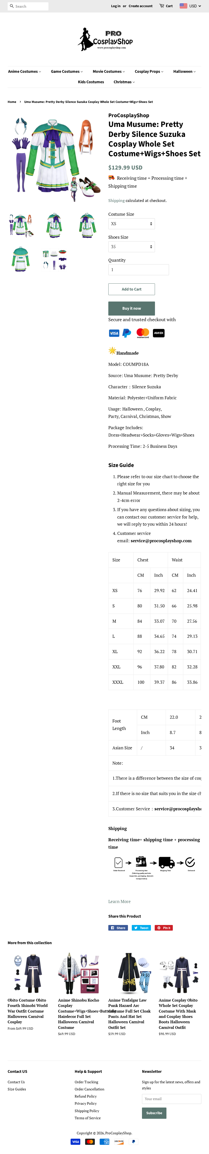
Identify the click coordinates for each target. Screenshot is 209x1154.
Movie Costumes (107, 71)
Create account (140, 6)
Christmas (123, 82)
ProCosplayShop (118, 1133)
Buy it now (131, 308)
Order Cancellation (89, 1089)
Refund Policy (86, 1096)
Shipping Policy (87, 1110)
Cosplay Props (148, 71)
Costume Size (121, 214)
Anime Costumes (23, 71)
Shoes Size (118, 237)
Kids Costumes (91, 82)
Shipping (116, 200)
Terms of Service (88, 1117)
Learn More (119, 901)
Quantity (117, 260)
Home (12, 102)
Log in (116, 6)
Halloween (183, 71)
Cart (169, 6)
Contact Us (16, 1081)
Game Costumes (65, 71)
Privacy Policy (86, 1103)
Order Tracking (86, 1081)
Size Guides (17, 1089)
